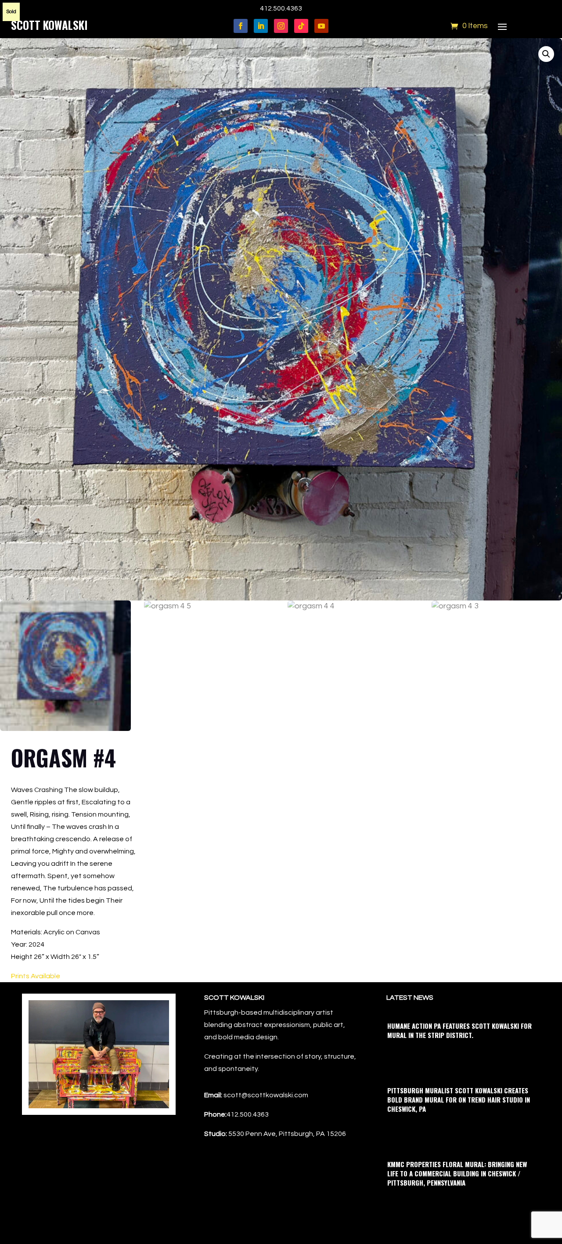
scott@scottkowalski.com (265, 1095)
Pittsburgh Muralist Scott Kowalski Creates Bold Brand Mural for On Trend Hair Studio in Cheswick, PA (458, 1099)
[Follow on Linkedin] (261, 26)
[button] (546, 54)
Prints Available (35, 976)
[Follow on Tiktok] (301, 26)
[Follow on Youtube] (321, 26)
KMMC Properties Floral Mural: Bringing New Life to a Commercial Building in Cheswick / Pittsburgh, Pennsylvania (457, 1173)
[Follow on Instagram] (281, 26)
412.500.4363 (281, 8)
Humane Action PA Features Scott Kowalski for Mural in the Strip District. (459, 1030)
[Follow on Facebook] (241, 26)
